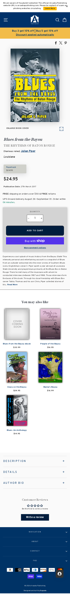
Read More (12, 284)
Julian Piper (28, 151)
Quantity (35, 212)
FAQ (35, 561)
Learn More (50, 9)
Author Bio (13, 483)
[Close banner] (66, 6)
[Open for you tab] (59, 574)
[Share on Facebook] (55, 42)
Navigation (35, 532)
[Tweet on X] (60, 42)
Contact (35, 551)
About (35, 542)
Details (10, 472)
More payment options (35, 248)
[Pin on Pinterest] (65, 42)
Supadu (43, 591)
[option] (35, 33)
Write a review (35, 517)
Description (14, 461)
